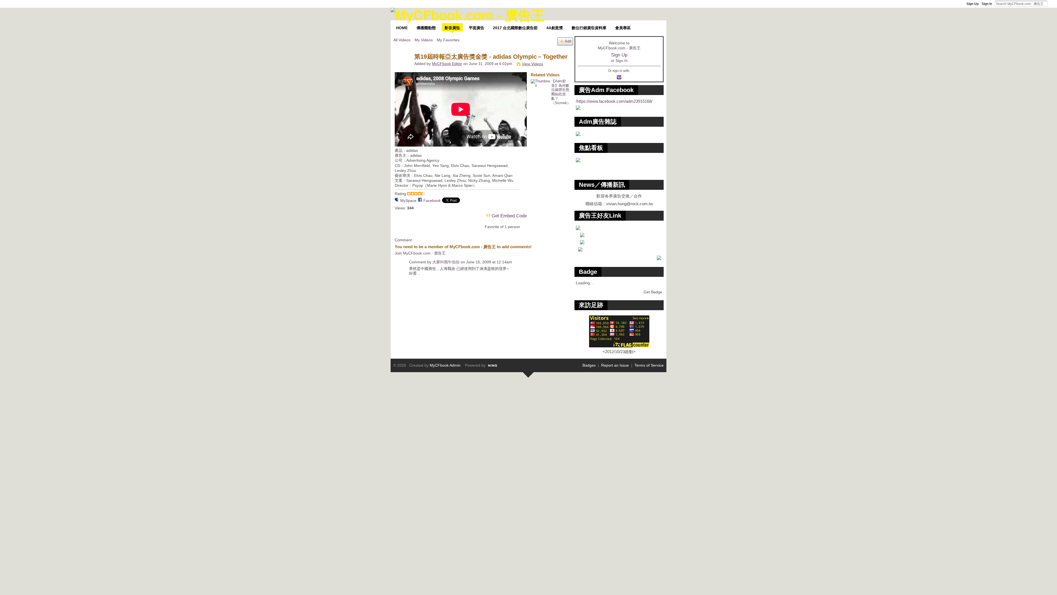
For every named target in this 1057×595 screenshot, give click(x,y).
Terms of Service (649, 365)
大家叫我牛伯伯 (445, 262)
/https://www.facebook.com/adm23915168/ (614, 101)
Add (568, 41)
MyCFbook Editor (447, 63)
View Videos (532, 64)
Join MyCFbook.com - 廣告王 (420, 253)
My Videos (424, 40)
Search (1052, 3)
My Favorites (448, 40)
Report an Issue (615, 365)
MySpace (408, 200)
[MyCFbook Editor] (403, 68)
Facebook (432, 200)
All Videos (401, 40)
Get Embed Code (509, 215)
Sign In (987, 4)
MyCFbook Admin (445, 365)
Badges (589, 365)
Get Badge (653, 292)
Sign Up (972, 4)
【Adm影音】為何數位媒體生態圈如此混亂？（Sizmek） (561, 92)
